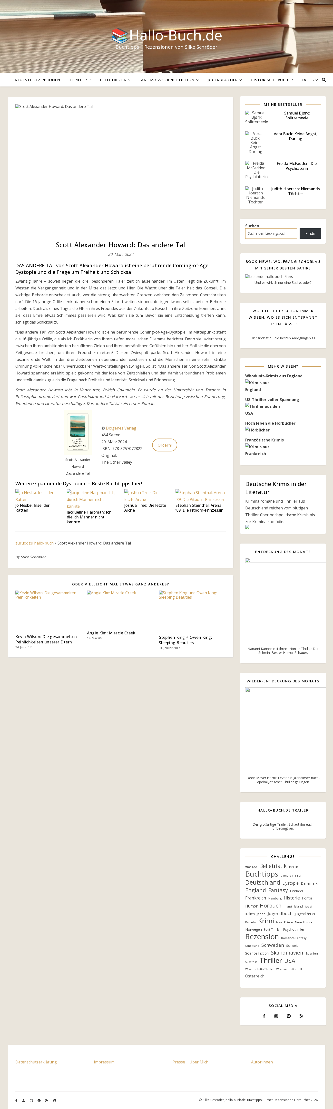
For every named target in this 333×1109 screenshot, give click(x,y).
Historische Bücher (272, 79)
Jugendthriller (305, 913)
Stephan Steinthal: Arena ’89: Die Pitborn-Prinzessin (200, 508)
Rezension (262, 936)
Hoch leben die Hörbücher (270, 423)
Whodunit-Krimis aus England (274, 376)
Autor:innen (262, 1062)
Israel (308, 906)
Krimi (266, 920)
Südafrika (251, 962)
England (255, 890)
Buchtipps (261, 873)
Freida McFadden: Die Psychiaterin (297, 166)
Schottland (252, 945)
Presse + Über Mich (190, 1062)
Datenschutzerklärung (36, 1062)
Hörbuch (271, 905)
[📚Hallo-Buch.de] (166, 36)
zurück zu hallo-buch (34, 543)
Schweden (272, 945)
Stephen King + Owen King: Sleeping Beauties (185, 640)
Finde (310, 233)
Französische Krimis (264, 440)
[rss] (47, 1100)
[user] (24, 1100)
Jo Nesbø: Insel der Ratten (32, 508)
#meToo (251, 867)
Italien (250, 913)
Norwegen (253, 929)
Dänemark (309, 883)
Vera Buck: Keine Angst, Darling (295, 136)
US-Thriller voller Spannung (272, 399)
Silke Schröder (33, 556)
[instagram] (31, 1100)
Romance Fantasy (293, 938)
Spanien (311, 953)
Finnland (296, 891)
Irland (288, 906)
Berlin (293, 866)
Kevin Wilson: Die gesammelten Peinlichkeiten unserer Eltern (46, 639)
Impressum (104, 1062)
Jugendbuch (280, 913)
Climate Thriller (291, 875)
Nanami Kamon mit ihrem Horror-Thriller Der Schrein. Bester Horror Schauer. (283, 650)
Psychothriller (293, 929)
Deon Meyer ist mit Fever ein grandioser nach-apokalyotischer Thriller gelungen (283, 779)
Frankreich (255, 898)
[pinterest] (39, 1100)
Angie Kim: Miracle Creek (111, 633)
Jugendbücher (223, 79)
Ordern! (165, 445)
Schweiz (292, 945)
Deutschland (262, 882)
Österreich (254, 976)
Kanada (250, 922)
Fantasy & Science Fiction (167, 79)
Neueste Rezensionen (37, 79)
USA (289, 960)
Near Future (304, 922)
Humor (251, 906)
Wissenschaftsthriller (290, 969)
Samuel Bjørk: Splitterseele (297, 115)
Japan (261, 914)
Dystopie (291, 883)
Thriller (78, 79)
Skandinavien (287, 952)
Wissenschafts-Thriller (259, 969)
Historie (292, 898)
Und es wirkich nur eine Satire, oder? (283, 282)
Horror (307, 898)
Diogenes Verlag (121, 428)
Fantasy (278, 890)
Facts (308, 79)
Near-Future (284, 922)
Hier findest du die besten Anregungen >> (283, 338)
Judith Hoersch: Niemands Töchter (295, 191)
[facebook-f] (16, 1100)
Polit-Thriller (272, 929)
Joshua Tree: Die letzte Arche (145, 508)
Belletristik (113, 79)
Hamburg (275, 898)
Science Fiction (257, 953)
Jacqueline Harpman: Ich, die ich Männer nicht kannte (89, 517)
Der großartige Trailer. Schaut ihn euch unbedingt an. (283, 826)
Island (298, 906)
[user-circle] (54, 1100)
